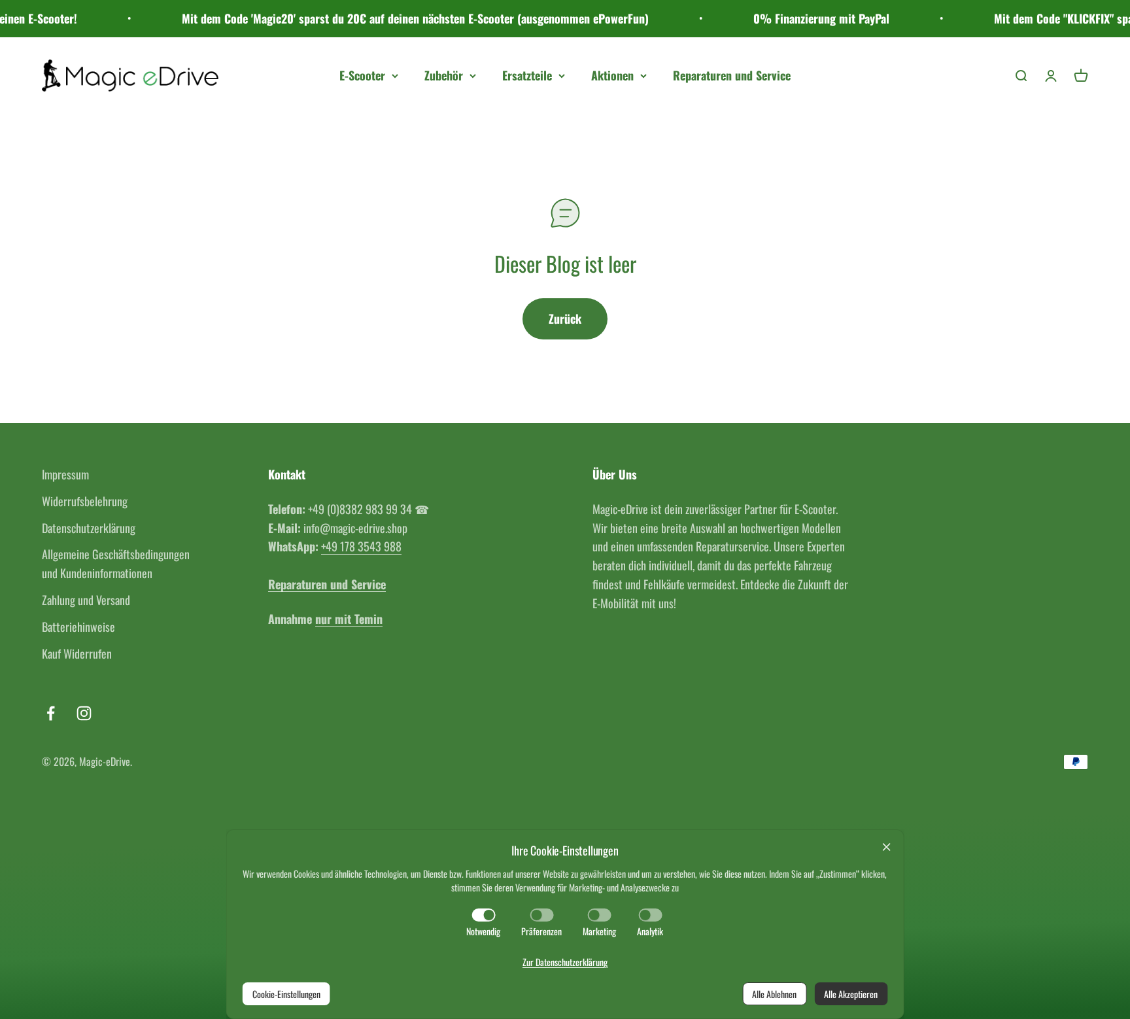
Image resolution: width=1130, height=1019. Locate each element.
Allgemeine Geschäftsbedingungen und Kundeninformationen (116, 563)
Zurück (565, 318)
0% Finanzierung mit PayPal (800, 18)
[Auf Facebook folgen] (51, 713)
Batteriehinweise (78, 626)
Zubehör (443, 75)
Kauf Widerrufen (77, 653)
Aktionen (612, 75)
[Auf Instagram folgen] (84, 713)
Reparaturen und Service (732, 75)
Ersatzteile (527, 75)
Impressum (65, 474)
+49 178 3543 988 (361, 546)
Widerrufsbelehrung (85, 501)
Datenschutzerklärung (88, 527)
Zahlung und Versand (86, 599)
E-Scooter (362, 75)
